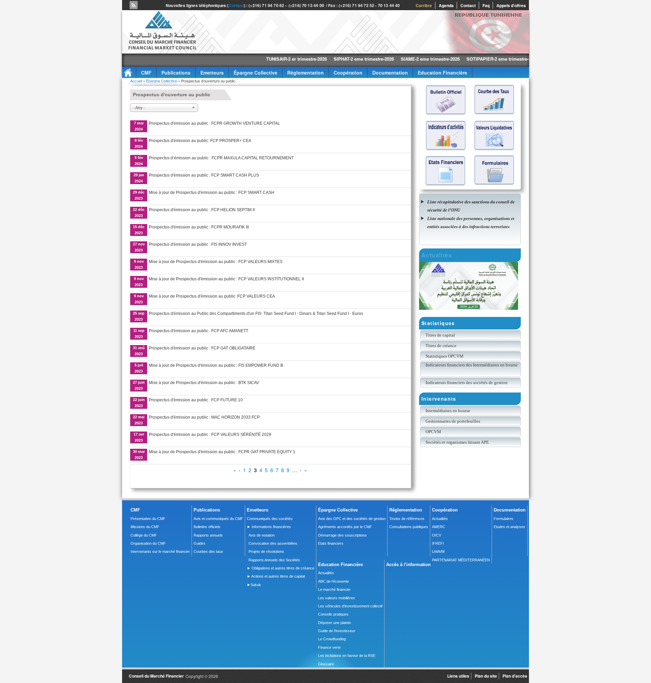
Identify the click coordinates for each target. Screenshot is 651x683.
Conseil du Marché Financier (156, 676)
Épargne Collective (255, 72)
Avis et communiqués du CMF (218, 519)
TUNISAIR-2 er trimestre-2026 (262, 59)
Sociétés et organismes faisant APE (457, 442)
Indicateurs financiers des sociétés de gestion (467, 382)
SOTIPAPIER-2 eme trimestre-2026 (468, 59)
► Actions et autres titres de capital (276, 576)
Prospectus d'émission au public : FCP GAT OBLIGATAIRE (202, 348)
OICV (436, 535)
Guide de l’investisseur (336, 631)
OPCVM (433, 431)
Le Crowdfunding (332, 639)
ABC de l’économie (333, 581)
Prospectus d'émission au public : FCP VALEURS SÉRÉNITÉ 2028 (210, 434)
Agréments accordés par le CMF (345, 527)
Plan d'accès (514, 676)
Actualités (440, 519)
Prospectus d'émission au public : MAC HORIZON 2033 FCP (204, 417)
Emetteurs (212, 72)
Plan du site (486, 676)
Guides (199, 543)
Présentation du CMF (148, 519)
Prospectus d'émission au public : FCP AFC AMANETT (198, 330)
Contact (236, 5)
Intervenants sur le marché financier (160, 551)
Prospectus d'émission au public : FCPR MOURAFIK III (199, 227)
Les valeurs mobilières (336, 598)
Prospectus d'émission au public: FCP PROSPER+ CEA (200, 140)
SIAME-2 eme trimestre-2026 (396, 59)
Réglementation (305, 72)
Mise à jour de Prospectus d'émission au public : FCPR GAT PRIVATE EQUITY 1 (222, 451)
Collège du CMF (144, 535)
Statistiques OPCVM (444, 356)
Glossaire (326, 664)
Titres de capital (440, 335)
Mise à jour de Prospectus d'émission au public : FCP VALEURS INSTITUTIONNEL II (226, 279)
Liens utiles (458, 676)
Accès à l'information (152, 83)
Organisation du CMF (148, 543)
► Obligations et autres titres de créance (280, 568)
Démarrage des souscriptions (342, 535)
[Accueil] (162, 48)
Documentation (390, 72)
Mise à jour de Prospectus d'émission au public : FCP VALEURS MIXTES (215, 261)
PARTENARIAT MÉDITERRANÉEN (461, 560)
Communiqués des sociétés (270, 519)
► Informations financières (269, 527)
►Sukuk (254, 585)
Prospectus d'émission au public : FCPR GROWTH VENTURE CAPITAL (214, 123)
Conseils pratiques (333, 614)
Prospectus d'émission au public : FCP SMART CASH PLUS (204, 175)
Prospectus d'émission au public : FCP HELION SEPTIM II (202, 209)
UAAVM (438, 551)
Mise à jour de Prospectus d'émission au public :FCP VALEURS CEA (212, 296)
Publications (176, 72)
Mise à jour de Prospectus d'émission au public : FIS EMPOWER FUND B (216, 365)
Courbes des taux (208, 551)
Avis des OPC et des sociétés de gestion (352, 519)
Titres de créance (441, 345)
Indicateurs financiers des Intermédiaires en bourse (472, 364)
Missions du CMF (145, 527)
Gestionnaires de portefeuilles (453, 421)
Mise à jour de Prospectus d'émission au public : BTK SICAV (204, 382)
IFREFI (438, 543)
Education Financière (442, 72)
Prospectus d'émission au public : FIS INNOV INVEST (198, 244)
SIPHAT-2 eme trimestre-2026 (330, 59)
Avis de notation (262, 535)
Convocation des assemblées (273, 543)
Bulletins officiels (207, 527)
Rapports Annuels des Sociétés (274, 560)
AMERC (438, 527)
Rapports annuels (208, 535)
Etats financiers (330, 543)
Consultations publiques (408, 527)
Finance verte (329, 647)
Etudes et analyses (509, 527)
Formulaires (503, 519)
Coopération (348, 72)
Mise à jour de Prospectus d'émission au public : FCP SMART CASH (211, 192)
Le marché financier (334, 589)
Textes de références (407, 519)
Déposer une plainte (334, 623)
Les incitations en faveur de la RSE (346, 656)
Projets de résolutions (266, 551)
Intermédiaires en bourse (448, 410)
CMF (146, 72)
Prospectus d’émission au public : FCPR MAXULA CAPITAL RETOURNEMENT (221, 158)
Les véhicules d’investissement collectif (350, 606)
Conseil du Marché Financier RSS (134, 5)
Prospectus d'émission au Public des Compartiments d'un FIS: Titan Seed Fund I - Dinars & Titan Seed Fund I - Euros (256, 313)
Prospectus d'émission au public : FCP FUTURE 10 (196, 400)
